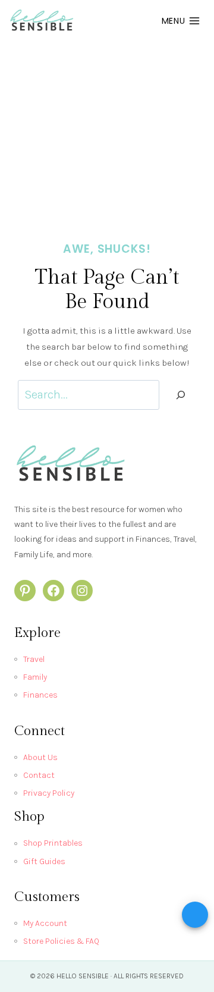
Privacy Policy (48, 793)
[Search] (180, 395)
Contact (39, 775)
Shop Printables (53, 843)
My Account (45, 923)
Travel (34, 659)
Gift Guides (44, 861)
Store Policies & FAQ (61, 941)
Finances (40, 695)
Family (35, 677)
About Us (40, 757)
